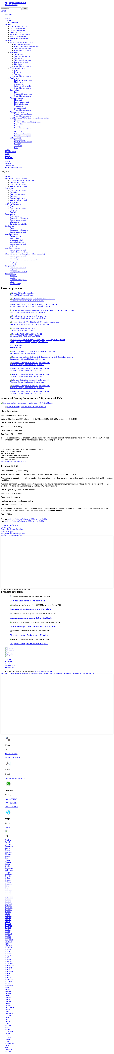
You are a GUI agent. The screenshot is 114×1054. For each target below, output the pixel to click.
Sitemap (49, 671)
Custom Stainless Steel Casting (12, 529)
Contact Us (9, 158)
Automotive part (20, 108)
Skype (7, 827)
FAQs (7, 156)
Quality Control (10, 152)
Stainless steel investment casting (21, 42)
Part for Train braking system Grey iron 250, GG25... (28, 312)
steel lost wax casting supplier (11, 535)
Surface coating (15, 138)
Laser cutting (18, 124)
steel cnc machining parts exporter (13, 533)
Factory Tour (9, 24)
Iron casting (14, 52)
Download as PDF (19, 461)
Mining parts (18, 82)
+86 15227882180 (11, 803)
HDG (16, 148)
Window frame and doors (23, 114)
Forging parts (14, 78)
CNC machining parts (17, 68)
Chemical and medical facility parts (26, 46)
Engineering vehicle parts (23, 80)
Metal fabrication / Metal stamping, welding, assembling (29, 118)
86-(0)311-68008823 (12, 757)
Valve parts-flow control (22, 48)
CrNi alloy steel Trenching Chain (21, 330)
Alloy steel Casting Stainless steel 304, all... (29, 635)
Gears (16, 70)
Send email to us (6, 461)
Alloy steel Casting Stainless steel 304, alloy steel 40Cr (27, 519)
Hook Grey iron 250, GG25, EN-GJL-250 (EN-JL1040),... (30, 306)
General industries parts (22, 50)
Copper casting (15, 130)
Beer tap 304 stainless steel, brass (21, 295)
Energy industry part (21, 102)
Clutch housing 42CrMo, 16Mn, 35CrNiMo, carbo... (34, 626)
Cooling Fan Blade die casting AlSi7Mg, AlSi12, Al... (29, 342)
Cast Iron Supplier (55, 673)
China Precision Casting (71, 673)
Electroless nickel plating (23, 142)
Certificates (14, 22)
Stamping (17, 120)
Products (8, 40)
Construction (18, 84)
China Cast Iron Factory (88, 673)
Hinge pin (17, 72)
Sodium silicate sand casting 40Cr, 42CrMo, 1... (31, 618)
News (7, 154)
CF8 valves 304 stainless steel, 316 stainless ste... (27, 301)
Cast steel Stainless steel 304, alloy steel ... (28, 601)
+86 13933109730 (11, 799)
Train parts (18, 58)
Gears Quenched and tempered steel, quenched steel (28, 318)
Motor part (18, 100)
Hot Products (40, 671)
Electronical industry (21, 104)
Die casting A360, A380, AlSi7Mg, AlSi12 (25, 336)
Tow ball (17, 74)
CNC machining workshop (19, 26)
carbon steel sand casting (9, 525)
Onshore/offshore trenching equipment (27, 122)
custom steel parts (7, 531)
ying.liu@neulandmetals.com (15, 3)
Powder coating (19, 140)
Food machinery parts (22, 44)
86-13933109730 (11, 754)
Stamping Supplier (7, 673)
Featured (8, 176)
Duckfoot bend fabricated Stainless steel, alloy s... (27, 359)
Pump (16, 92)
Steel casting (14, 90)
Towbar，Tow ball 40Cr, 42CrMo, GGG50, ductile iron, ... (31, 324)
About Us (8, 20)
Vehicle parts (18, 54)
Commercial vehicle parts (23, 94)
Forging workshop (16, 32)
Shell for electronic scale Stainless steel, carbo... (26, 353)
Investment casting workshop (20, 34)
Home (7, 18)
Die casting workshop (17, 28)
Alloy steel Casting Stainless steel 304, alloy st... (27, 365)
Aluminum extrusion (17, 112)
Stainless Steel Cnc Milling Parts (26, 673)
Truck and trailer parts (22, 56)
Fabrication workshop (17, 30)
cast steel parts (6, 527)
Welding (17, 126)
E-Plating (17, 144)
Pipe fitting (18, 64)
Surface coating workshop (19, 38)
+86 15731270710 (11, 807)
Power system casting (21, 62)
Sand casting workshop (18, 36)
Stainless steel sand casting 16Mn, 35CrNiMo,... (31, 609)
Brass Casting (43, 673)
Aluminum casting (16, 98)
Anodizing (18, 146)
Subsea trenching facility (23, 86)
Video (7, 150)
